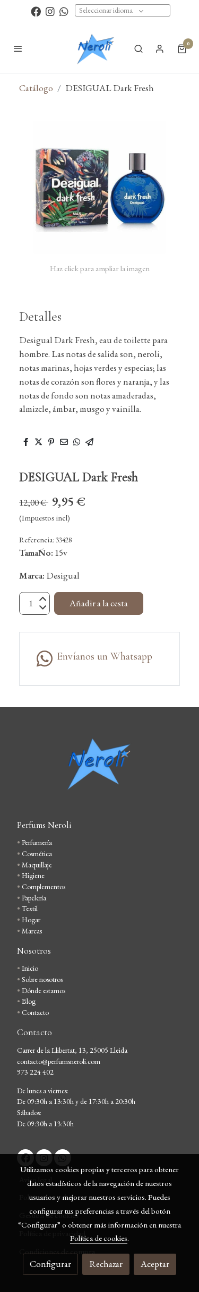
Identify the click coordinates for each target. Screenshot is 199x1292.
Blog (29, 1001)
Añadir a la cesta (99, 603)
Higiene (33, 875)
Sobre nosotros (42, 979)
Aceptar (155, 1264)
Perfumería (37, 842)
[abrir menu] (18, 48)
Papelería (34, 898)
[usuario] (159, 48)
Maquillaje (37, 865)
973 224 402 (35, 1072)
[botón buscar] (138, 48)
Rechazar (106, 1264)
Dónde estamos (43, 990)
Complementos (43, 886)
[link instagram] (50, 11)
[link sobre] (99, 769)
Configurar (50, 1264)
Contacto (35, 1012)
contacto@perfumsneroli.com (58, 1061)
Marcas (32, 931)
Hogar (31, 919)
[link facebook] (36, 11)
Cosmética (37, 853)
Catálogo (36, 88)
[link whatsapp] (63, 11)
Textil (30, 908)
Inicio (30, 968)
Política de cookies (98, 1238)
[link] (95, 48)
